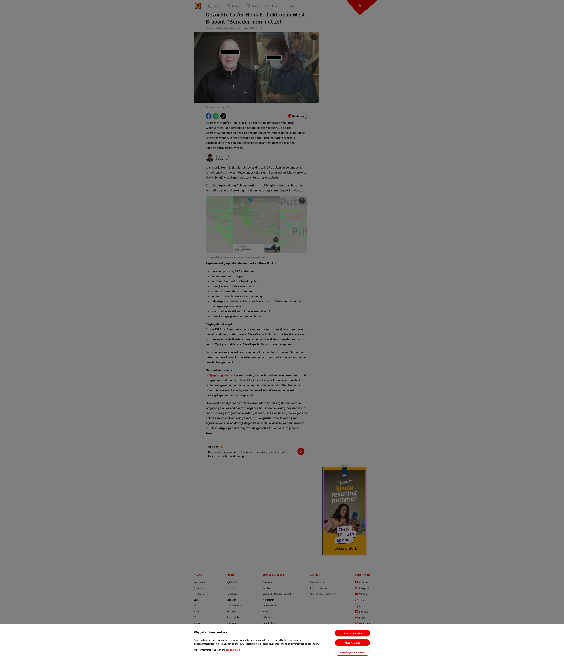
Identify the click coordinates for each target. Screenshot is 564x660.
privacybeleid (233, 649)
